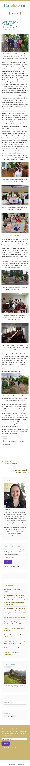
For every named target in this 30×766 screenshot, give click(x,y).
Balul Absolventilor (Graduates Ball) (21, 470)
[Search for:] (15, 702)
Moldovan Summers (9, 462)
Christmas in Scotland (11, 648)
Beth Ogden (12, 29)
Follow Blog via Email (12, 546)
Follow (8, 562)
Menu (16, 13)
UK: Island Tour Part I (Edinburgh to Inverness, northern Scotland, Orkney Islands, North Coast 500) (15, 611)
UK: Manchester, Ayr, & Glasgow (14, 617)
